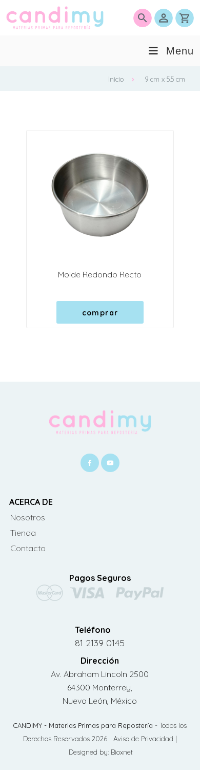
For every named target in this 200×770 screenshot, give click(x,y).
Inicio (116, 79)
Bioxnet (122, 752)
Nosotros (27, 517)
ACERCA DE (31, 502)
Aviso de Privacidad (144, 739)
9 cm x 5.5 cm (165, 79)
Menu (180, 51)
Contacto (28, 548)
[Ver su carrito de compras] (184, 18)
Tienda (23, 533)
